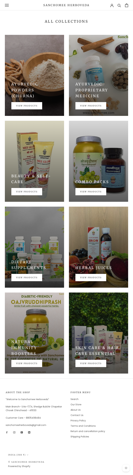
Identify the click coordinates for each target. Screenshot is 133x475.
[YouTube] (22, 432)
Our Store (76, 404)
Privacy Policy (78, 420)
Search (75, 399)
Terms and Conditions (83, 426)
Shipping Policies (80, 436)
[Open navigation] (7, 5)
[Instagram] (14, 432)
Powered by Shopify (19, 466)
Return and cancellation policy (88, 431)
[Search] (119, 5)
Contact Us (77, 415)
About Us (76, 409)
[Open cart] (126, 5)
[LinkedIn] (29, 432)
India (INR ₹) (17, 455)
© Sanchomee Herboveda (26, 462)
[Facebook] (7, 432)
